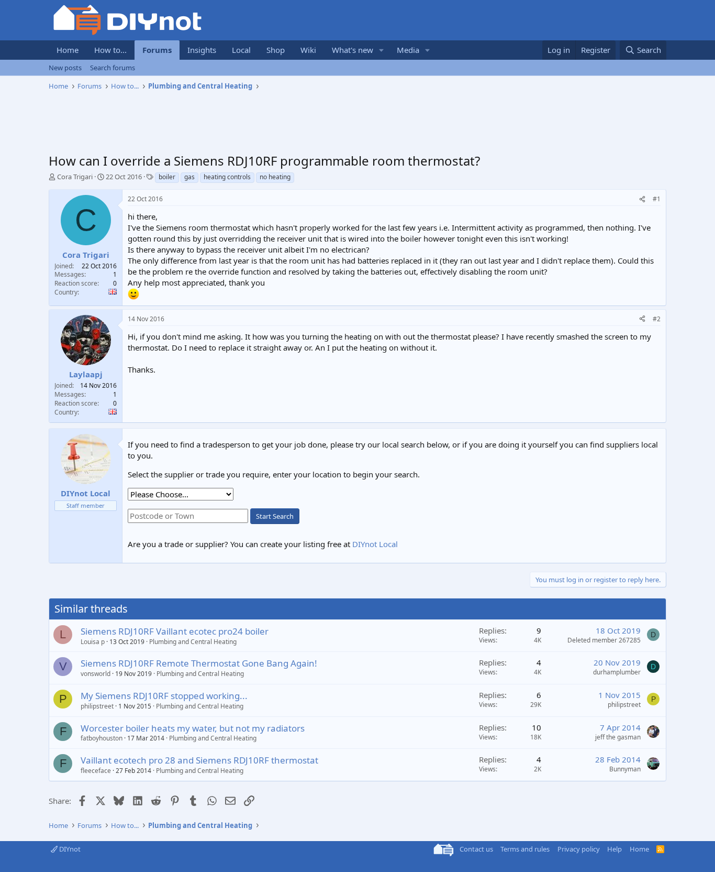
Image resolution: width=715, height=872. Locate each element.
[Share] (642, 199)
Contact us (476, 849)
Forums (157, 50)
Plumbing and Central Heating (193, 641)
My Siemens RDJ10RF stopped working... (164, 696)
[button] (381, 50)
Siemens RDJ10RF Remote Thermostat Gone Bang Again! (199, 663)
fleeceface (96, 770)
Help (614, 849)
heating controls (227, 176)
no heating (275, 176)
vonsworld (95, 673)
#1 (657, 198)
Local (241, 50)
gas (189, 176)
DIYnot (69, 849)
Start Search (275, 516)
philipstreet (97, 706)
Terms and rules (525, 849)
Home (68, 50)
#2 (657, 318)
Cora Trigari (75, 176)
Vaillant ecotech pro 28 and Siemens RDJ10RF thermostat (199, 760)
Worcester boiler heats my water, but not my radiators (193, 728)
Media (408, 50)
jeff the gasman (618, 737)
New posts (65, 67)
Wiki (308, 50)
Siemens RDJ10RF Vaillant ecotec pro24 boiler (175, 631)
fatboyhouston (101, 738)
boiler (167, 176)
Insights (201, 50)
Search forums (112, 67)
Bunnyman (625, 769)
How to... (110, 50)
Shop (275, 50)
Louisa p (93, 641)
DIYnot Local (375, 544)
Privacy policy (578, 849)
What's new (352, 50)
